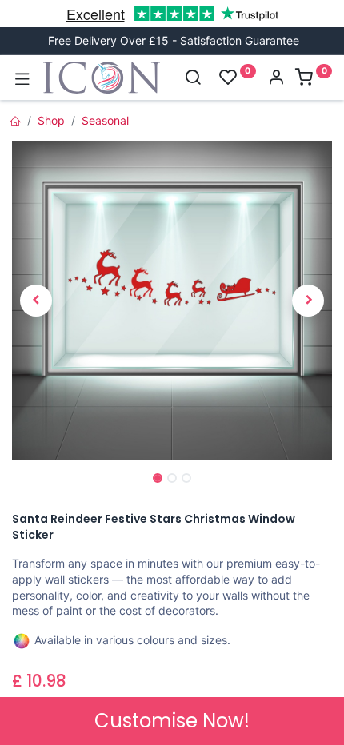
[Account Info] (276, 79)
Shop (51, 120)
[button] (36, 300)
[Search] (193, 79)
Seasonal (105, 120)
